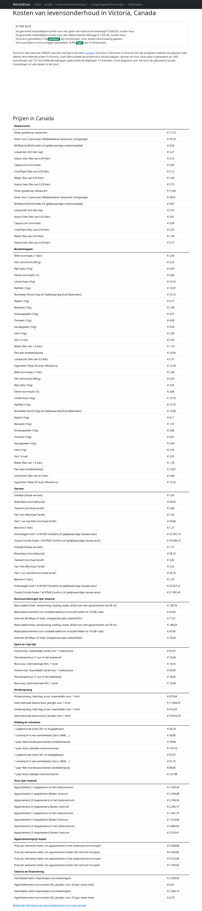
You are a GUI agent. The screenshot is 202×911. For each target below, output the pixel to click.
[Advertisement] (101, 91)
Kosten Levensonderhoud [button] (71, 4)
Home (37, 4)
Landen (48, 4)
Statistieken (136, 4)
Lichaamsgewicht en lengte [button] (107, 4)
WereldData (21, 4)
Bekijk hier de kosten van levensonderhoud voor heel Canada (49, 905)
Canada (89, 53)
